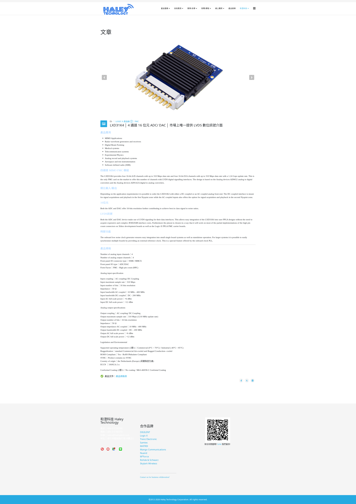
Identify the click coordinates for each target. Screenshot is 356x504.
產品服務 (164, 8)
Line (219, 444)
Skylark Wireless (148, 463)
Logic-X (144, 435)
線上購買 (218, 8)
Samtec (144, 442)
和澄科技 (243, 8)
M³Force (144, 456)
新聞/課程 (205, 8)
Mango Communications (153, 449)
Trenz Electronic (148, 439)
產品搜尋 (232, 8)
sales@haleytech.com (118, 435)
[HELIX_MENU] (254, 8)
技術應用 (177, 8)
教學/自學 (191, 8)
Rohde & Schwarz (149, 460)
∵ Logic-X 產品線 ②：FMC (126, 121)
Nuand (143, 453)
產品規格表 (121, 376)
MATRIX (144, 446)
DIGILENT (145, 432)
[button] (104, 77)
